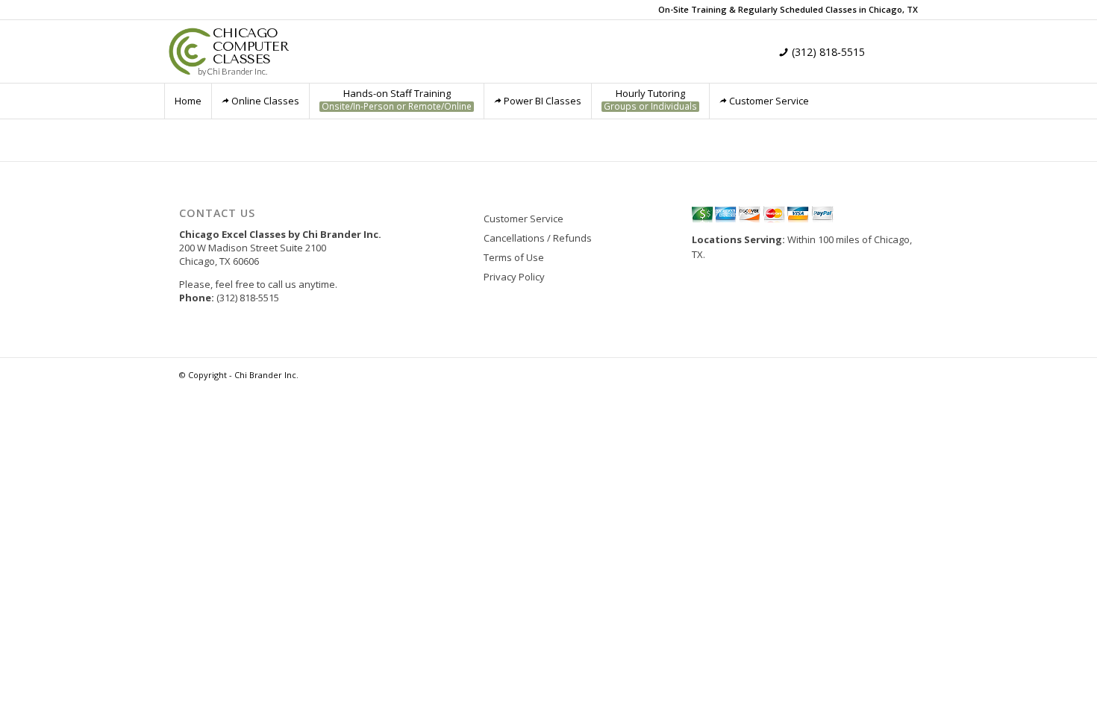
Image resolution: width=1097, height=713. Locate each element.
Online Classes (265, 100)
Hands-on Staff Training (397, 100)
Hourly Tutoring (650, 100)
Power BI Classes (542, 100)
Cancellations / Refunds (538, 238)
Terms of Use (514, 257)
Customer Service (769, 100)
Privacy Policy (514, 276)
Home (188, 100)
